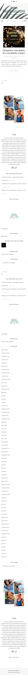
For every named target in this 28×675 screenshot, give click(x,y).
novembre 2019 (5, 448)
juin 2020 (3, 428)
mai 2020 (3, 432)
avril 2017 (3, 550)
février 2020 (4, 441)
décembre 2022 (5, 369)
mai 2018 (3, 507)
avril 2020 (3, 435)
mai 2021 (3, 399)
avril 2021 (3, 402)
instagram (15, 657)
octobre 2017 (4, 530)
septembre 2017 (5, 534)
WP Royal (18, 672)
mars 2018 (4, 514)
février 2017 (4, 557)
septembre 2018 (5, 494)
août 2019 (4, 458)
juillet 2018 (4, 501)
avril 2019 (3, 471)
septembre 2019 (5, 455)
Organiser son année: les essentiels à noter (14, 51)
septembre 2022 (5, 379)
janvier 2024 (4, 349)
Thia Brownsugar (14, 9)
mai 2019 (3, 468)
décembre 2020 (5, 409)
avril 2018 (3, 511)
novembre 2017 (5, 527)
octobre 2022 (4, 376)
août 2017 (4, 537)
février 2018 (4, 517)
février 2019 (4, 478)
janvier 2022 (4, 386)
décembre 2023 (5, 353)
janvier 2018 (4, 520)
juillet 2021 (4, 392)
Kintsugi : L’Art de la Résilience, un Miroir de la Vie (13, 190)
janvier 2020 (4, 445)
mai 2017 (3, 547)
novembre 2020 (5, 412)
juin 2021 (3, 395)
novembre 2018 (5, 488)
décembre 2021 (5, 389)
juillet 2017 (4, 540)
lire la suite (14, 70)
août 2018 (4, 497)
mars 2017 (4, 553)
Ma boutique (4, 228)
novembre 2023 (5, 356)
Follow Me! (5, 236)
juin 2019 (3, 465)
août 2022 (4, 382)
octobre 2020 (4, 415)
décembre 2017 (5, 524)
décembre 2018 (5, 484)
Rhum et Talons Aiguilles (7, 254)
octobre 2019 (4, 451)
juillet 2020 (4, 425)
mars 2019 (4, 474)
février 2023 (4, 366)
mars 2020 (4, 438)
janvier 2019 (4, 481)
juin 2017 (3, 543)
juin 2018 (3, 504)
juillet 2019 (4, 461)
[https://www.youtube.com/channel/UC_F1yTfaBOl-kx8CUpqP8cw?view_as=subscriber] (3, 245)
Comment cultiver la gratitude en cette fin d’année (13, 183)
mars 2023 (4, 363)
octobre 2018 (4, 491)
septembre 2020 (5, 418)
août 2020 (4, 422)
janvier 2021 (4, 405)
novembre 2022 (5, 372)
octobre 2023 (4, 359)
